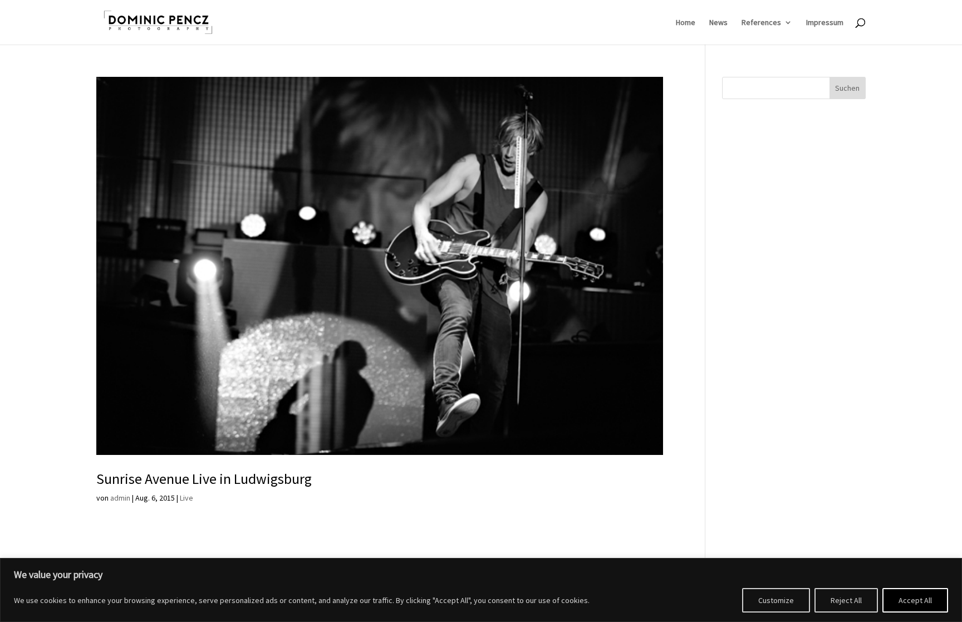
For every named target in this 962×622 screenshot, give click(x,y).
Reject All (846, 600)
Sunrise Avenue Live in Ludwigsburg (204, 478)
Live (186, 498)
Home (685, 22)
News (718, 22)
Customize (776, 600)
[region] (481, 590)
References (761, 22)
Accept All (915, 600)
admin (120, 498)
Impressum (824, 22)
